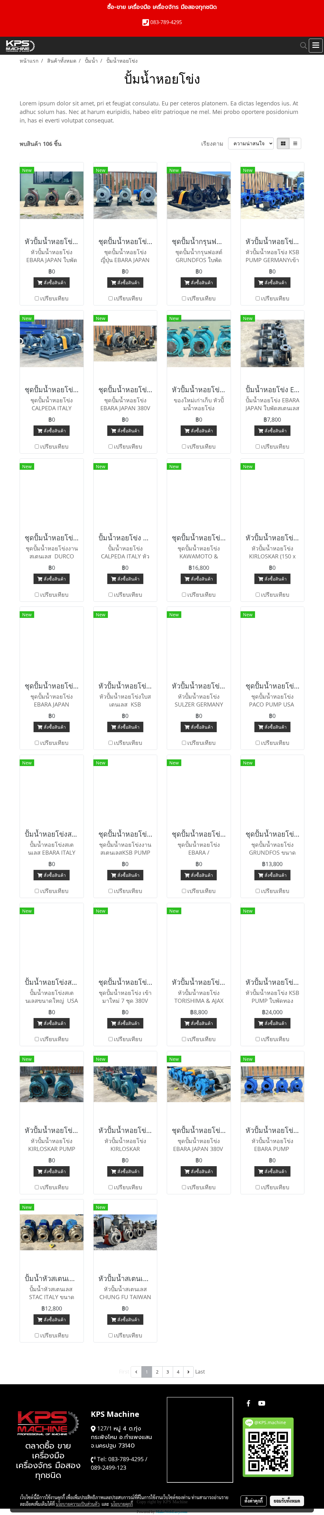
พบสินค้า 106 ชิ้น (40, 144)
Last (200, 1371)
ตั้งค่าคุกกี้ (254, 1501)
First (124, 1371)
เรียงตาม (214, 143)
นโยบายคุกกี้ (122, 1504)
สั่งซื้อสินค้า (54, 283)
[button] (301, 45)
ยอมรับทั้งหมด (287, 1501)
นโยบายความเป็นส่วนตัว (78, 1504)
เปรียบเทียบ (54, 298)
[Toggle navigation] (316, 46)
